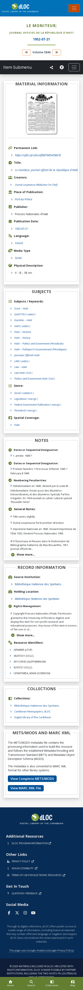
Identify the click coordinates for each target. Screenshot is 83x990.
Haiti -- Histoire (22, 332)
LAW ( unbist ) (21, 361)
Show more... (26, 554)
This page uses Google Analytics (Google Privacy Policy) (41, 950)
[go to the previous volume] (26, 52)
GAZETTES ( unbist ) (25, 314)
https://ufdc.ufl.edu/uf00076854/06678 (38, 155)
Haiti (17, 425)
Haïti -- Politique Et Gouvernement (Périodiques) (40, 349)
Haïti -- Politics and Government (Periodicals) (39, 343)
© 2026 (41, 972)
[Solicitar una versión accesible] (62, 67)
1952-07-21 (21, 229)
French (19, 243)
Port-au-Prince (23, 199)
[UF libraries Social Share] (51, 67)
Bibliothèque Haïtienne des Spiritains (38, 584)
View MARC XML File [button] (25, 788)
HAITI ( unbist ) (22, 326)
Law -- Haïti (20, 367)
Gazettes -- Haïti (23, 320)
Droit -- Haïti (21, 308)
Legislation (26, 399)
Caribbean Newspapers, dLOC (32, 711)
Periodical (25, 410)
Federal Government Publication (37, 404)
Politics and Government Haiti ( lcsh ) (34, 378)
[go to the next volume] (56, 52)
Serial (18, 258)
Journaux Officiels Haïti (26, 355)
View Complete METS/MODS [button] (32, 778)
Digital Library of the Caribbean (32, 717)
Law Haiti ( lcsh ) (23, 373)
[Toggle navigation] (74, 8)
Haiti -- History (22, 337)
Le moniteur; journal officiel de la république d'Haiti (46, 170)
